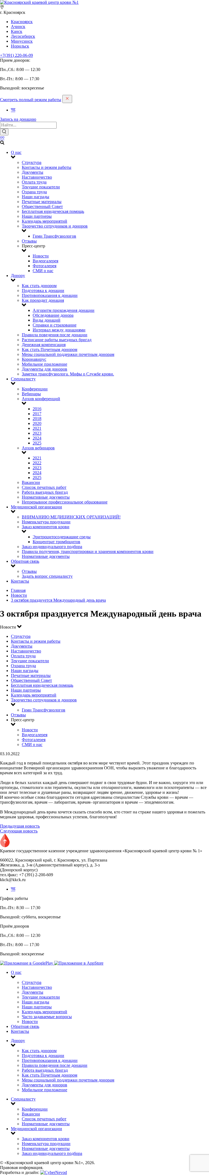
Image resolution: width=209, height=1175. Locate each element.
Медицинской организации (36, 507)
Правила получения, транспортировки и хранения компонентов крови (87, 551)
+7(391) (16, 55)
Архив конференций (41, 398)
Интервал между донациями (59, 330)
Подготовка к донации (43, 290)
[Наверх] (5, 846)
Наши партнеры (37, 216)
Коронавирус (34, 359)
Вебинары (31, 393)
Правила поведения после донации (54, 334)
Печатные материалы (42, 201)
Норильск (20, 46)
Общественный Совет (42, 206)
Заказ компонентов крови (45, 526)
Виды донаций (46, 320)
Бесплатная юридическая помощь (53, 211)
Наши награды (35, 196)
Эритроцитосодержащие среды (62, 536)
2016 (37, 408)
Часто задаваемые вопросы (47, 1016)
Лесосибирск (23, 36)
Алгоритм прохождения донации (63, 310)
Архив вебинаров (38, 448)
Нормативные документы (46, 497)
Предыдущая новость (20, 826)
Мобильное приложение (44, 364)
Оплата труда (34, 182)
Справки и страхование (54, 325)
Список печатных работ (44, 487)
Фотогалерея (44, 265)
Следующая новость (19, 831)
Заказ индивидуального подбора (52, 546)
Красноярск (22, 21)
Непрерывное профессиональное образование (64, 502)
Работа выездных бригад (45, 492)
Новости (41, 256)
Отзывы (29, 241)
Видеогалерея (45, 261)
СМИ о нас (43, 270)
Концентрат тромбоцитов (56, 541)
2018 (37, 418)
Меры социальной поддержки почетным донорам (68, 354)
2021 (37, 428)
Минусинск (22, 41)
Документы (32, 172)
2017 (37, 413)
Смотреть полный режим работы (30, 99)
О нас (16, 152)
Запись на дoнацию (18, 119)
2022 (37, 463)
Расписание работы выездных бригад (56, 339)
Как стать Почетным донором (49, 349)
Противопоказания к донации (50, 295)
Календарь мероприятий (44, 221)
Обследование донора (53, 315)
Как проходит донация (43, 300)
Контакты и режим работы (46, 167)
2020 (37, 423)
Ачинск (18, 26)
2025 (37, 443)
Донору (18, 275)
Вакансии (31, 482)
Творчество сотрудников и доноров (55, 226)
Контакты (20, 581)
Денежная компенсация (44, 344)
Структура (31, 162)
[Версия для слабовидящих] (2, 138)
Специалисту (23, 379)
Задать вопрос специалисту (47, 576)
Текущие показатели (41, 187)
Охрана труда (34, 191)
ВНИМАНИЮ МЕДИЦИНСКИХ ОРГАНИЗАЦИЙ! (71, 517)
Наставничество (37, 177)
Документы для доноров (44, 369)
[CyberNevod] (53, 1172)
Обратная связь (25, 561)
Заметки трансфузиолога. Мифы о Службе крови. (68, 374)
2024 (37, 438)
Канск (16, 31)
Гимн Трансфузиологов (54, 236)
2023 (37, 433)
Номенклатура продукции (46, 522)
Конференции (35, 389)
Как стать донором (39, 285)
